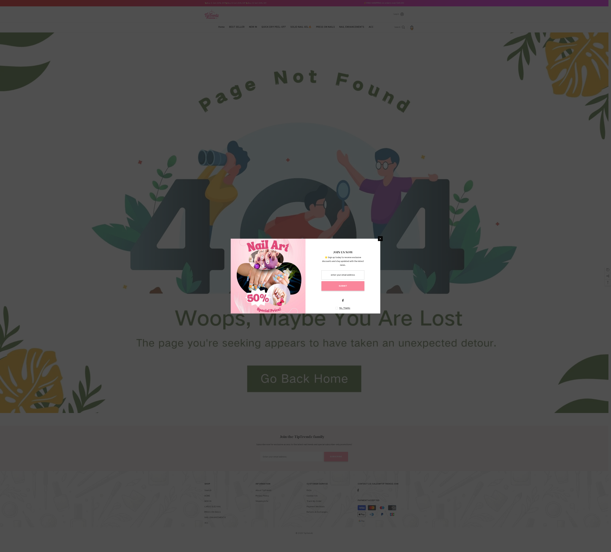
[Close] (380, 238)
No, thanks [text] (344, 308)
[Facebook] (343, 300)
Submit (343, 286)
